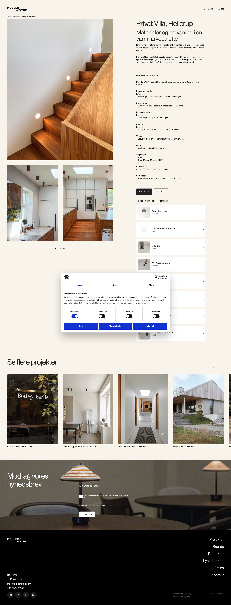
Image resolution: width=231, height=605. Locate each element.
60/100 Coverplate (146, 106)
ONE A (146, 82)
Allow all (150, 326)
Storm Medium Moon (146, 160)
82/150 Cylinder (144, 96)
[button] (221, 368)
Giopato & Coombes (167, 82)
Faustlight (154, 82)
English (210, 9)
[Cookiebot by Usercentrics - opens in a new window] (156, 277)
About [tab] (151, 285)
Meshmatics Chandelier (147, 148)
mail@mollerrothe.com (19, 583)
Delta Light (181, 82)
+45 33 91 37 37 (15, 588)
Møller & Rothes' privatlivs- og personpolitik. (95, 505)
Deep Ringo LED (144, 117)
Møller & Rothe (152, 75)
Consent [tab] (79, 285)
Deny (81, 326)
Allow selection (115, 326)
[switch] (102, 316)
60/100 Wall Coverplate (147, 178)
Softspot (141, 129)
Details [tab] (116, 285)
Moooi (141, 84)
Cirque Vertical (144, 139)
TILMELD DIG (87, 514)
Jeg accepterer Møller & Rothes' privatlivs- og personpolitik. (106, 496)
